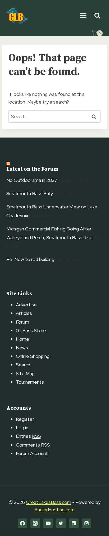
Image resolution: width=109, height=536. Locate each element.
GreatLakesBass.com (48, 502)
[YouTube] (48, 523)
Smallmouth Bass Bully (29, 193)
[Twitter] (61, 523)
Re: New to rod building (30, 259)
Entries (28, 436)
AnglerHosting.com (54, 510)
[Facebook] (22, 523)
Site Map (25, 373)
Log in (22, 427)
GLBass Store (31, 330)
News (22, 348)
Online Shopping (32, 356)
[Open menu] (83, 15)
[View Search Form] (97, 15)
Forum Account (32, 453)
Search (23, 365)
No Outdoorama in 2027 (31, 180)
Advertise (26, 305)
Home (22, 339)
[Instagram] (35, 523)
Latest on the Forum (32, 169)
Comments (33, 445)
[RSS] (86, 523)
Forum (22, 322)
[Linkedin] (74, 523)
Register (25, 419)
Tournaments (30, 382)
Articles (24, 313)
